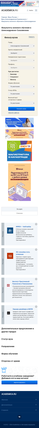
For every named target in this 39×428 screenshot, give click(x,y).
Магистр (13, 79)
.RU (9, 10)
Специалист (14, 77)
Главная (4, 17)
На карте (19, 209)
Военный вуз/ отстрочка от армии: (15, 99)
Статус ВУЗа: (12, 90)
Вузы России (12, 17)
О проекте (5, 410)
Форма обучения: (14, 83)
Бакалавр (13, 74)
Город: (10, 42)
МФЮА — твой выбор (23, 227)
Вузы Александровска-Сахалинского (13, 19)
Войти (31, 10)
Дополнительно (7, 405)
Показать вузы (21, 109)
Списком (19, 213)
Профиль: (11, 64)
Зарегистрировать (19, 382)
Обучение (5, 400)
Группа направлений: (15, 50)
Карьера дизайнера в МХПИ (23, 309)
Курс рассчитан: (13, 71)
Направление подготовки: (17, 57)
